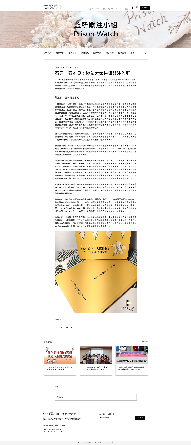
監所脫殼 (122, 53)
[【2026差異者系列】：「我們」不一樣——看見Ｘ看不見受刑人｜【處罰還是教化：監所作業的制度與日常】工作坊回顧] (96, 355)
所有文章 (48, 53)
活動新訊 (60, 53)
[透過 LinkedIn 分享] (67, 327)
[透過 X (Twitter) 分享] (61, 327)
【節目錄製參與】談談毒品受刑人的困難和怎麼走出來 (131, 368)
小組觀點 (85, 53)
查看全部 (144, 341)
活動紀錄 (72, 53)
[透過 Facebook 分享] (56, 327)
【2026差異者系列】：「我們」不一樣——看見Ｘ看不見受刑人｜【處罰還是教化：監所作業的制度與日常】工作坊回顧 (95, 368)
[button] (145, 53)
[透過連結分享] (72, 327)
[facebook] (132, 7)
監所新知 (97, 53)
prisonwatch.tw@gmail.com (54, 425)
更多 (132, 53)
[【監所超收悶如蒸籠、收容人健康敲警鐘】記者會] (60, 355)
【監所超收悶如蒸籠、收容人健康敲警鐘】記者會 (59, 368)
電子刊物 (110, 53)
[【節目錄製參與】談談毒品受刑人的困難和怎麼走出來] (132, 355)
